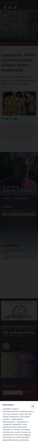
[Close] (33, 406)
